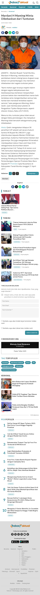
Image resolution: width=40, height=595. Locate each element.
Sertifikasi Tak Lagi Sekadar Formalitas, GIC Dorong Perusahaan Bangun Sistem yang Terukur (25, 263)
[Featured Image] (20, 69)
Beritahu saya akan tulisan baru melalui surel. (18, 328)
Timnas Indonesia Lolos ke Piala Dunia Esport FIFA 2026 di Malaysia (25, 224)
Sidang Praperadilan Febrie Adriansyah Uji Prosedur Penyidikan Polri (23, 237)
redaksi (14, 27)
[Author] (3, 27)
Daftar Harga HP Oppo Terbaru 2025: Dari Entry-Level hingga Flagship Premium (21, 425)
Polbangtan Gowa (7, 366)
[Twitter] (6, 32)
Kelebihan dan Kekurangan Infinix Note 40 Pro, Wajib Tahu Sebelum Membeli (22, 469)
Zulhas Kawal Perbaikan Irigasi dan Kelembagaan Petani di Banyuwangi (24, 249)
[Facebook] (2, 32)
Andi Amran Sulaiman (17, 362)
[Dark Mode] (33, 2)
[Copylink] (17, 32)
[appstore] (15, 543)
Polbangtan (19, 366)
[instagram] (21, 534)
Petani (28, 362)
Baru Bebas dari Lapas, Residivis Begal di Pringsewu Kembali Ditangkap (24, 383)
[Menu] (2, 2)
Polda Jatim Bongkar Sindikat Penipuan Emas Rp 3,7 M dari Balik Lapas (25, 407)
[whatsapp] (18, 534)
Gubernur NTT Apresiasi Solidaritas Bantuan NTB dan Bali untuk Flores (25, 275)
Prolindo (13, 164)
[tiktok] (27, 534)
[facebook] (12, 534)
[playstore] (24, 543)
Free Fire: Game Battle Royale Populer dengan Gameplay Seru (22, 461)
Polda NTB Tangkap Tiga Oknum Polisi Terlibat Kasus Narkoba (24, 395)
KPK (34, 362)
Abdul (3, 127)
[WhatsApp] (9, 32)
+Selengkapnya (34, 415)
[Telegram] (13, 32)
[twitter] (15, 534)
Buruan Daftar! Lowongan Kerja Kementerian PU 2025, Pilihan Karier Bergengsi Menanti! (21, 500)
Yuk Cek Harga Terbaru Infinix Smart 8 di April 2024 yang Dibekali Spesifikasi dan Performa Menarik (22, 489)
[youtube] (24, 534)
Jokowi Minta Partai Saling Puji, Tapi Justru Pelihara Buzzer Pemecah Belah (9, 209)
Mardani (5, 179)
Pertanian (5, 362)
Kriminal (11, 11)
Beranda (4, 11)
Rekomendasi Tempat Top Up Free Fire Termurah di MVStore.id (22, 443)
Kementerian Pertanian (9, 370)
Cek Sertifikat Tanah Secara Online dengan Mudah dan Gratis (20, 435)
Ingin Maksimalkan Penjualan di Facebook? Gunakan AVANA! (19, 452)
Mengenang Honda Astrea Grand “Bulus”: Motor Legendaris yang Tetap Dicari (21, 479)
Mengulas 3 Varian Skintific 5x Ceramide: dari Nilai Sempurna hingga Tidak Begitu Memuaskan (23, 510)
